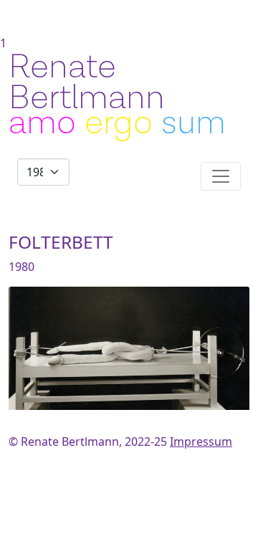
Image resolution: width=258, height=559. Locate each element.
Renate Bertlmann (87, 82)
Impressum (201, 441)
